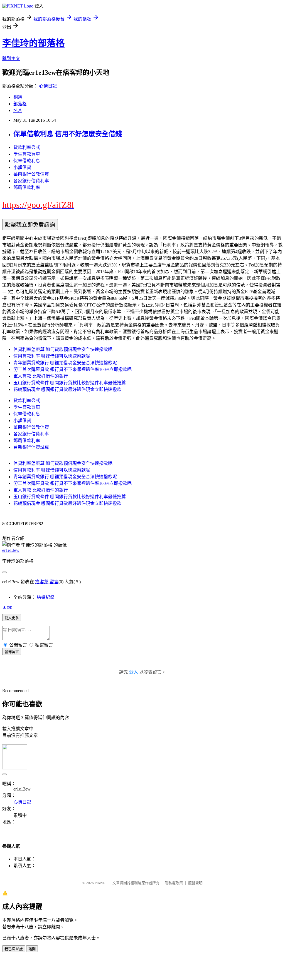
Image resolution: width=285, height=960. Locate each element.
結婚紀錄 (46, 597)
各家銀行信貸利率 (31, 180)
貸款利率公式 (26, 147)
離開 (32, 949)
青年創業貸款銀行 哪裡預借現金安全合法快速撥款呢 (65, 362)
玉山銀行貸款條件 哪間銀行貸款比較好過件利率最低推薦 (69, 382)
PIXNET (101, 883)
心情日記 (48, 86)
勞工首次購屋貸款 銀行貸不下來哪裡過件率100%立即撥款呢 (72, 369)
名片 (17, 110)
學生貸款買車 (26, 154)
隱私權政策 (174, 883)
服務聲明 (195, 883)
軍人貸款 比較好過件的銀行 (40, 376)
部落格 (20, 103)
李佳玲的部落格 (33, 43)
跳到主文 (11, 58)
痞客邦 (41, 581)
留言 (54, 581)
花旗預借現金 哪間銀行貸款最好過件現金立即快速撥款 (67, 389)
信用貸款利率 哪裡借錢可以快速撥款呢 (51, 356)
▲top (7, 607)
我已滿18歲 (13, 949)
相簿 (17, 97)
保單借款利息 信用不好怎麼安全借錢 (67, 134)
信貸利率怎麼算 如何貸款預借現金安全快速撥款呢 (62, 349)
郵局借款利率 (26, 187)
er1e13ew (10, 550)
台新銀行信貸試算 (31, 447)
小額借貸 (22, 167)
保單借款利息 (26, 160)
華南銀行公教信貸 (31, 174)
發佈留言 (11, 652)
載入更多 (11, 618)
